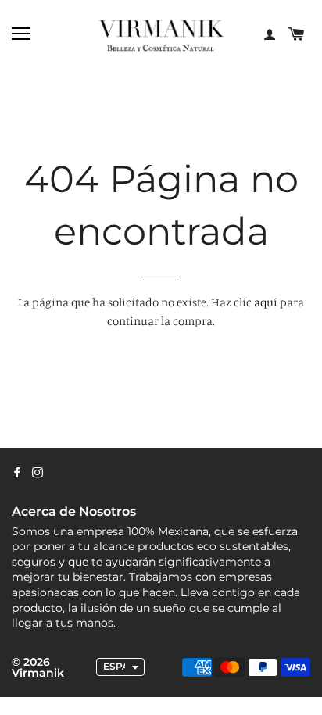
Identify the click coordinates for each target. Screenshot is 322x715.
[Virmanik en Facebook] (17, 473)
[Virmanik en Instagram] (37, 473)
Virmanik (38, 673)
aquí (265, 302)
